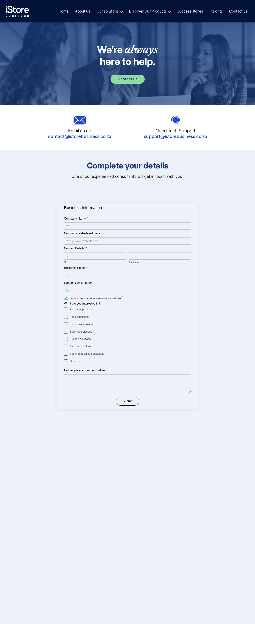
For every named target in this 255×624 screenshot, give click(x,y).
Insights (216, 11)
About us (82, 11)
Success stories (190, 11)
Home (63, 11)
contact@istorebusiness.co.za (79, 136)
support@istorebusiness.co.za (175, 136)
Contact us (238, 11)
